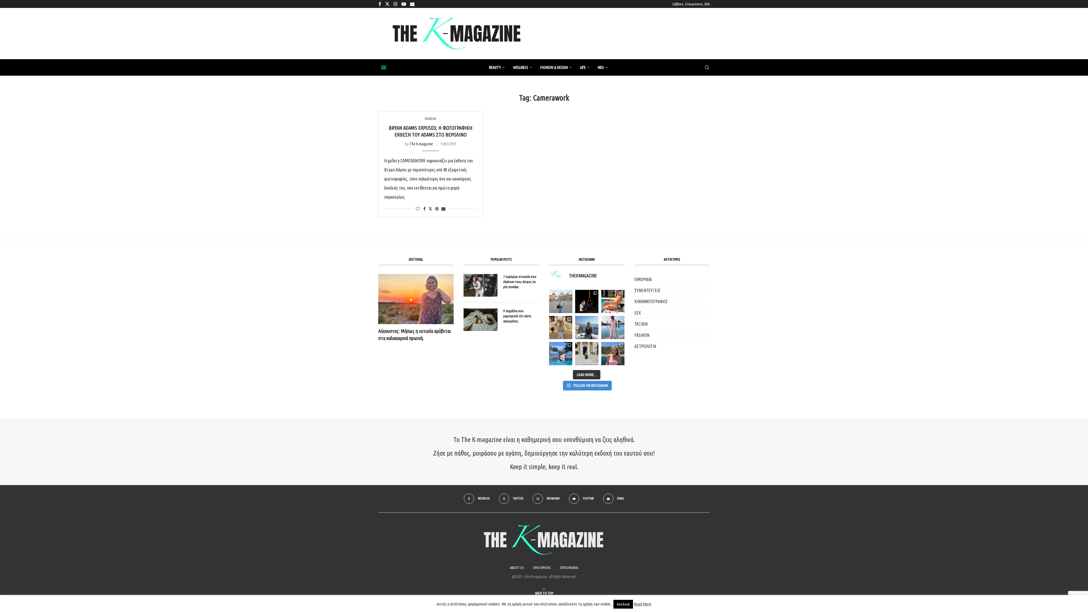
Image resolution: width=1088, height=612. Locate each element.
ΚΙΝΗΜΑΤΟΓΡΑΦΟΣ (651, 301)
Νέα (601, 67)
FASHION (641, 335)
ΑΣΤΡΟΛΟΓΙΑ (645, 346)
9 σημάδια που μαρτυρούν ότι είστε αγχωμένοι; (517, 316)
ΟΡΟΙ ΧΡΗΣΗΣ (542, 568)
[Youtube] (403, 4)
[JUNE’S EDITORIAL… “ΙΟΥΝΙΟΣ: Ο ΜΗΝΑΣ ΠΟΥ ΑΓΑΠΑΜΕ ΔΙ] (612, 353)
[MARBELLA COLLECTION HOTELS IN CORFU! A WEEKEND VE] (560, 353)
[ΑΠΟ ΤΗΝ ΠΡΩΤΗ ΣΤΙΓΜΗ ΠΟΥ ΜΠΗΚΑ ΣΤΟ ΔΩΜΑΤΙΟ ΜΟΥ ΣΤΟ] (612, 327)
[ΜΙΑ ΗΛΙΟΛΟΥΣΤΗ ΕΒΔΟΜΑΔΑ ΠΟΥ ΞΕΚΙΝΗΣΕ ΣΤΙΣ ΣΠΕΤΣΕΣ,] (586, 353)
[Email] (412, 4)
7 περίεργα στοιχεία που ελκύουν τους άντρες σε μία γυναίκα (519, 282)
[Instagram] (395, 4)
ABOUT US (517, 568)
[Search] (707, 67)
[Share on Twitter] (430, 208)
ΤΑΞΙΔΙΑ (641, 323)
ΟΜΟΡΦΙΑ (643, 279)
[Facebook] (379, 4)
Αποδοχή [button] (623, 604)
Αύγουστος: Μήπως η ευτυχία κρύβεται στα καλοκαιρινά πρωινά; (414, 334)
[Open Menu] (383, 67)
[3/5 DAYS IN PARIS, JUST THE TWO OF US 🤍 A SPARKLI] (586, 301)
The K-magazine (421, 144)
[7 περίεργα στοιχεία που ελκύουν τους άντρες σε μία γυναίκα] (481, 285)
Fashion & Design (554, 67)
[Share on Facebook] (424, 209)
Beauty (495, 67)
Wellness (520, 67)
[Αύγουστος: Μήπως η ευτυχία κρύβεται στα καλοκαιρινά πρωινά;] (416, 299)
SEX (637, 312)
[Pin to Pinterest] (437, 209)
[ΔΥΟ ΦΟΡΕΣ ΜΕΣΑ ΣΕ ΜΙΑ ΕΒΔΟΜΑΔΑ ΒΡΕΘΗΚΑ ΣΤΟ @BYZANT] (560, 327)
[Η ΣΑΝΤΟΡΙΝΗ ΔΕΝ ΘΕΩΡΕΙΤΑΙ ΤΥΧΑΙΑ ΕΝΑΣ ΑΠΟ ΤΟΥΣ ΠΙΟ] (586, 327)
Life (583, 67)
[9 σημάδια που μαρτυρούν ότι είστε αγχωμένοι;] (481, 319)
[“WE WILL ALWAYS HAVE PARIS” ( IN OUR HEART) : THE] (560, 301)
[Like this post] (418, 209)
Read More (642, 604)
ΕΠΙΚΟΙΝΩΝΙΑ (569, 568)
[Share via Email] (443, 209)
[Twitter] (387, 4)
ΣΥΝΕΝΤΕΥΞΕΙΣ (647, 290)
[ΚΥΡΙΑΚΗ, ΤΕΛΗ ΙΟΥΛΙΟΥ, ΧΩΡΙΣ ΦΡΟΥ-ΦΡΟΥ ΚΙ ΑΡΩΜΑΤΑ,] (612, 301)
